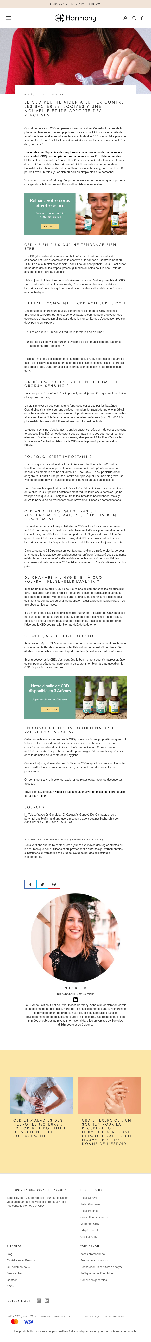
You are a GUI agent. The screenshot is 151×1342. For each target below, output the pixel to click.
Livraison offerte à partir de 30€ (75, 3)
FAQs (10, 1286)
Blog (9, 1254)
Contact (12, 1280)
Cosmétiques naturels (94, 1217)
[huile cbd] (75, 214)
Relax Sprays (88, 1198)
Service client (15, 1273)
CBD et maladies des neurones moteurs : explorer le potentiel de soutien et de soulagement (39, 1128)
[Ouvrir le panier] (143, 18)
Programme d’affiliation (94, 1260)
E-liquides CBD (89, 1230)
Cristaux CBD (88, 1236)
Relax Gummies (90, 1204)
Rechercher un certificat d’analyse (101, 1267)
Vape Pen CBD (89, 1224)
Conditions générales (93, 1280)
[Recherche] (134, 18)
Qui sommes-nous (18, 1267)
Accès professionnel (92, 1254)
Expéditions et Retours (21, 1260)
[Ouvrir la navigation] (8, 18)
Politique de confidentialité (96, 1273)
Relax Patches (89, 1211)
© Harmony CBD (21, 1315)
